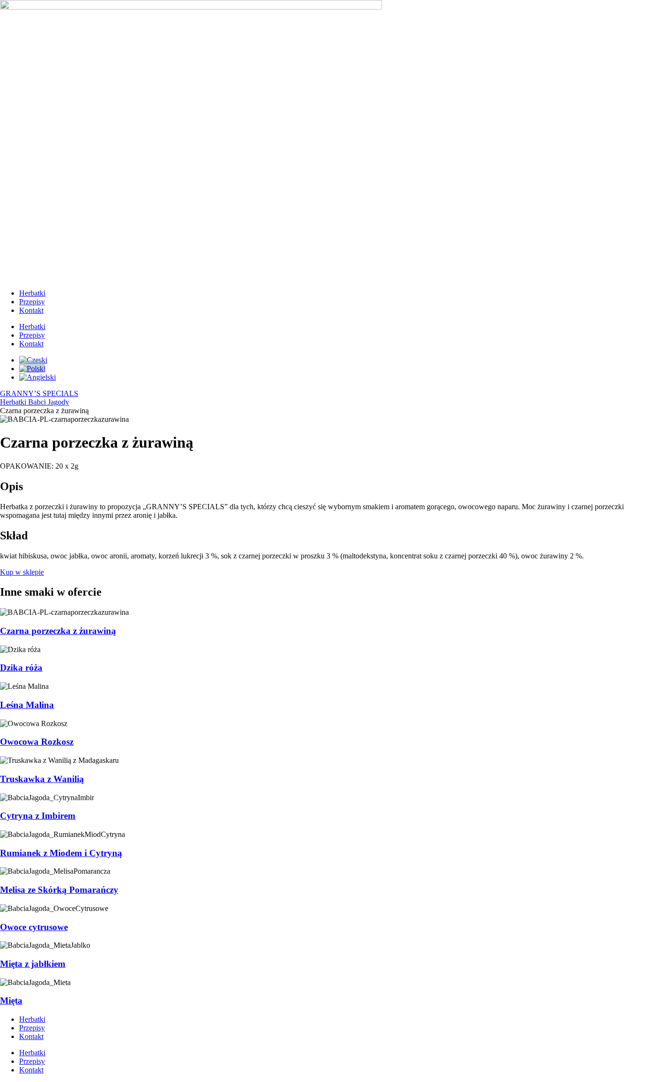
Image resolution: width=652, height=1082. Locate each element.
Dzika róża (21, 668)
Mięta (11, 1001)
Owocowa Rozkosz (37, 742)
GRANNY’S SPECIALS (39, 393)
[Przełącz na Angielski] (37, 377)
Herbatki (32, 293)
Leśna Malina (27, 705)
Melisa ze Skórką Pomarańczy (59, 890)
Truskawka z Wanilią (42, 779)
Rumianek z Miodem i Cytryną (61, 853)
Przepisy (32, 302)
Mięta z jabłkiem (32, 964)
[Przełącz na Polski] (32, 366)
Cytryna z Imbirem (37, 816)
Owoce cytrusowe (34, 927)
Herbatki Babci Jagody (34, 402)
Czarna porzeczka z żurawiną (58, 631)
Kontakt (31, 310)
